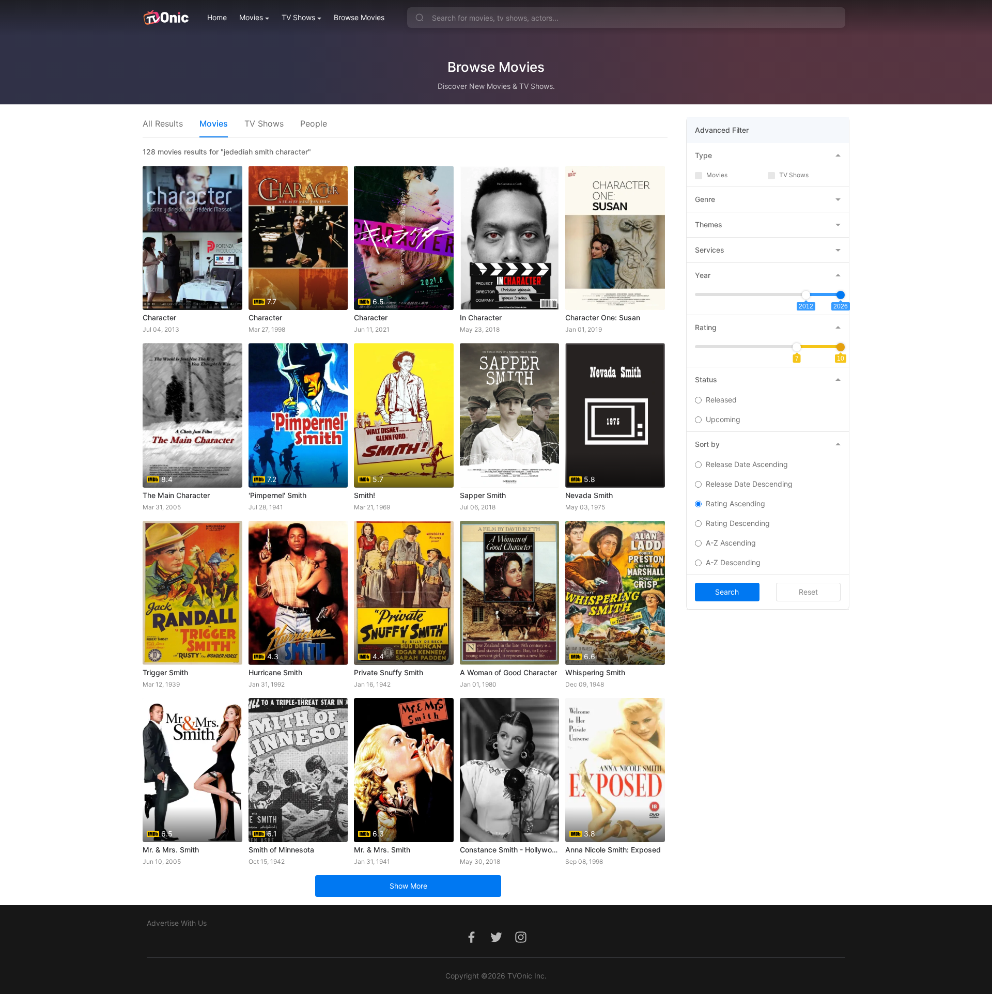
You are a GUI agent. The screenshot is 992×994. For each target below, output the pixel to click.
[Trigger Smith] (192, 593)
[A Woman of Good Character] (510, 593)
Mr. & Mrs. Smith (171, 849)
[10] (840, 347)
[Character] (192, 238)
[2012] (806, 295)
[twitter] (496, 942)
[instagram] (521, 942)
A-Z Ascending (731, 542)
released (721, 399)
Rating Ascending (735, 503)
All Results (163, 123)
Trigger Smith (165, 672)
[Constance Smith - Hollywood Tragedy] (510, 770)
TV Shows (298, 17)
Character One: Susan (602, 317)
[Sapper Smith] (510, 415)
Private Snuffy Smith (388, 672)
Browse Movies (359, 17)
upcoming (723, 419)
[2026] (840, 295)
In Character (481, 317)
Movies (251, 17)
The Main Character (176, 495)
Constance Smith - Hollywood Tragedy (510, 849)
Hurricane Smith (275, 672)
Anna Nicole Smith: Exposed (613, 849)
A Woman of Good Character (508, 672)
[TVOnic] (166, 17)
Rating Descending (738, 523)
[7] (797, 347)
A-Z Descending (733, 562)
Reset (808, 591)
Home (217, 17)
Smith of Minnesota (281, 849)
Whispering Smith (595, 672)
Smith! (364, 495)
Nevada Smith (589, 495)
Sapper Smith (483, 495)
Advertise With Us (177, 923)
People (313, 123)
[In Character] (510, 238)
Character (159, 317)
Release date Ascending (747, 464)
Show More (408, 885)
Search (727, 591)
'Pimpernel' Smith (277, 495)
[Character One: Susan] (615, 238)
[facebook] (471, 942)
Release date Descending (749, 483)
